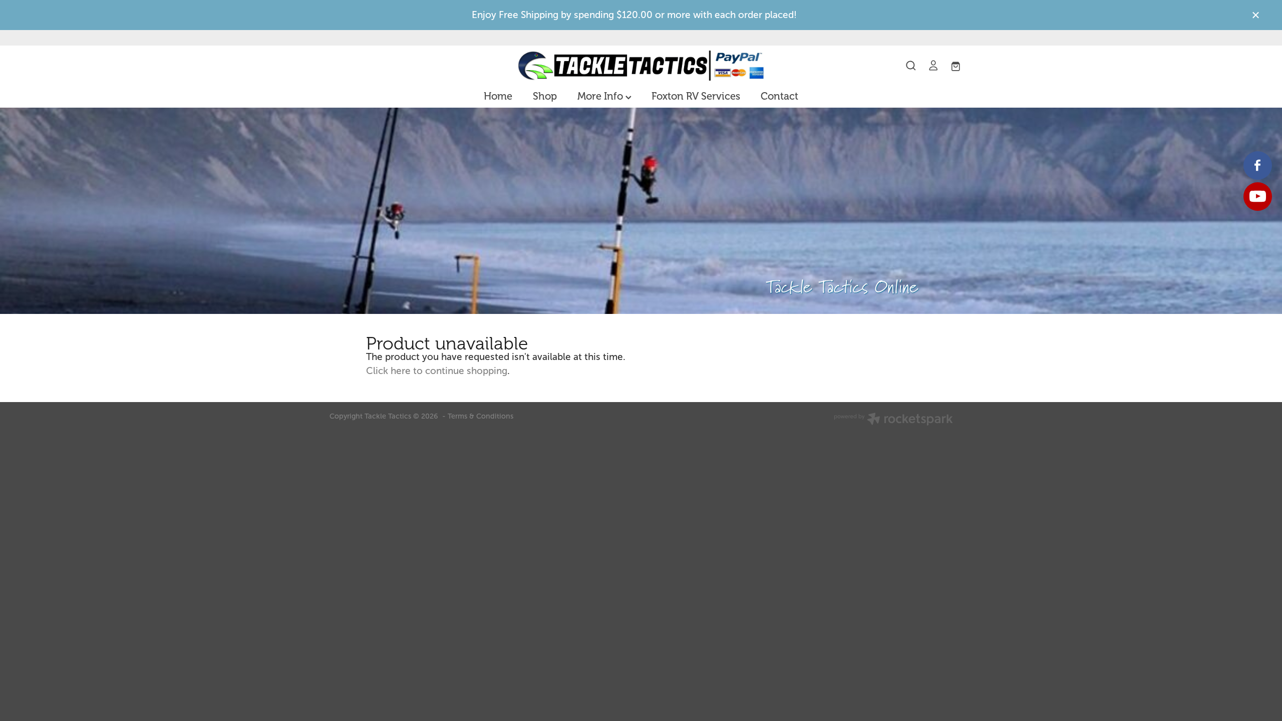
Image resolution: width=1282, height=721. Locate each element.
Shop (545, 96)
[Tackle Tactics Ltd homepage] (640, 66)
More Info (601, 96)
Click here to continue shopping (436, 371)
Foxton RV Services (696, 96)
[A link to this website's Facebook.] (1257, 165)
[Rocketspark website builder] (893, 420)
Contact (779, 96)
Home (498, 96)
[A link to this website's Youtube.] (1257, 196)
